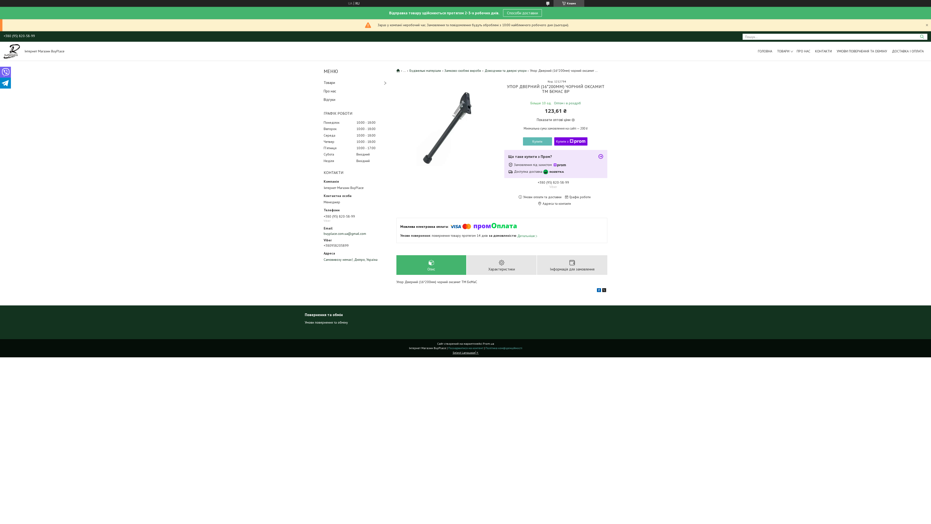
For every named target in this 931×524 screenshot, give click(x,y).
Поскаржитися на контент (465, 348)
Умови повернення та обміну (862, 51)
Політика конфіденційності (503, 348)
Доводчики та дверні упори (506, 70)
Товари (783, 51)
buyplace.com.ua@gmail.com (345, 233)
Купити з (562, 141)
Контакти (823, 51)
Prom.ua (488, 343)
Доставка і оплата (908, 51)
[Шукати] (921, 37)
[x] (604, 291)
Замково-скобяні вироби (462, 70)
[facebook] (599, 291)
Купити (537, 141)
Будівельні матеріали (425, 70)
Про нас (803, 51)
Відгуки (329, 99)
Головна (765, 51)
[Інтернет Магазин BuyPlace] (12, 51)
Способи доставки (522, 12)
